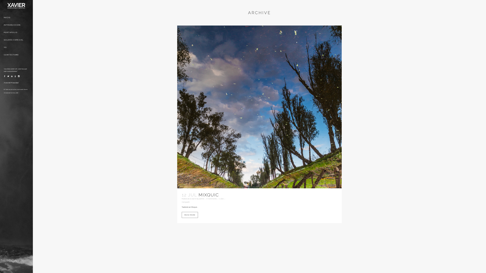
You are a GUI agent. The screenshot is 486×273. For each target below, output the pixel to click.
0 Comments (211, 199)
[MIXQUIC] (259, 107)
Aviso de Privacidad (11, 83)
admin (201, 199)
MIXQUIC (209, 194)
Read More (189, 215)
